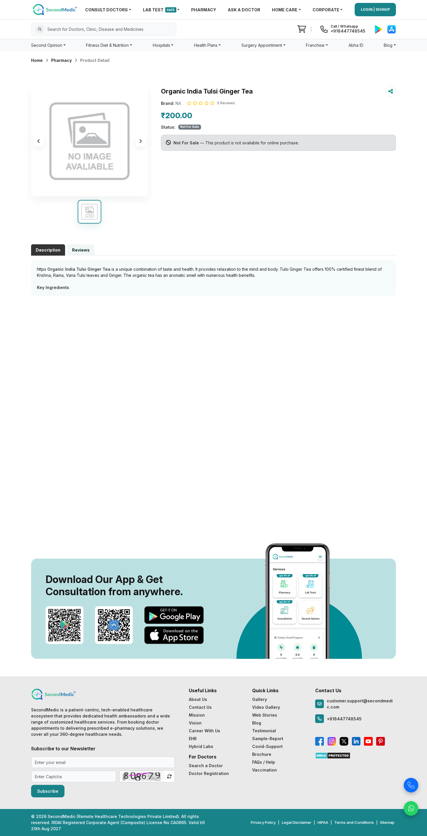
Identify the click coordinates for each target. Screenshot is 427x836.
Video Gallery (266, 707)
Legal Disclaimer (296, 822)
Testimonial (264, 730)
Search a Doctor (206, 765)
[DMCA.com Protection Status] (332, 755)
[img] (89, 141)
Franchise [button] (315, 45)
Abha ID (356, 45)
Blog (256, 722)
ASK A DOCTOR (244, 9)
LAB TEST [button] (159, 9)
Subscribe (47, 791)
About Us (198, 699)
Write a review (214, 308)
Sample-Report (267, 738)
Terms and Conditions (354, 822)
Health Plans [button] (206, 45)
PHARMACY (203, 9)
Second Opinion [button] (46, 45)
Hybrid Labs (201, 746)
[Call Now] (411, 783)
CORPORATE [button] (326, 9)
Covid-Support (267, 746)
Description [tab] (48, 249)
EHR (193, 738)
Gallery (259, 699)
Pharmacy (61, 60)
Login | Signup (375, 9)
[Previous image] (38, 141)
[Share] (390, 91)
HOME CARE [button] (284, 9)
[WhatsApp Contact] (411, 806)
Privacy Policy (263, 822)
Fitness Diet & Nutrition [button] (107, 45)
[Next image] (140, 141)
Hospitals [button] (161, 45)
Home (37, 60)
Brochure (261, 754)
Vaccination (264, 769)
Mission (197, 715)
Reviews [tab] (81, 249)
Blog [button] (388, 45)
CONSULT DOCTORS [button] (106, 9)
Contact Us (200, 707)
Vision (195, 722)
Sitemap (387, 822)
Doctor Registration (209, 773)
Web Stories (264, 715)
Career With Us (204, 730)
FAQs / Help (263, 762)
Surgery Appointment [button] (261, 45)
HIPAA (322, 822)
